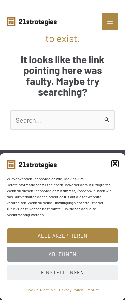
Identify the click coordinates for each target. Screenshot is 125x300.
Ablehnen (62, 254)
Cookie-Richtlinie (41, 289)
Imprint (92, 289)
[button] (115, 163)
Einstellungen (62, 272)
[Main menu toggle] (110, 21)
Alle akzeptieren (62, 236)
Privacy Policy (71, 289)
